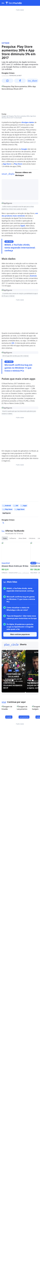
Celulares (32, 538)
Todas (5, 538)
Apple (22, 226)
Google (24, 149)
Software (5, 43)
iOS (12, 343)
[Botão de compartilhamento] (7, 81)
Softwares (12, 538)
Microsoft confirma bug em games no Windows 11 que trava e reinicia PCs (18, 367)
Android (33, 276)
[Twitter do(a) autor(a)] (3, 522)
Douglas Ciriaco (8, 73)
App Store (7, 164)
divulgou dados (27, 122)
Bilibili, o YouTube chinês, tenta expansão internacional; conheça (20, 247)
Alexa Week (22, 538)
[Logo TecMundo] (14, 3)
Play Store (18, 164)
